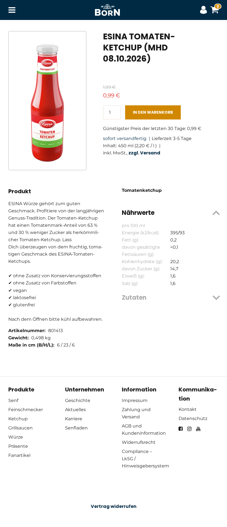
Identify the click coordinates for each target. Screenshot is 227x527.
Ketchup (18, 418)
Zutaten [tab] (134, 297)
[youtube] (198, 429)
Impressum (135, 400)
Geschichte (77, 400)
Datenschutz (193, 418)
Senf (13, 400)
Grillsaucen (20, 428)
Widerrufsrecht (139, 442)
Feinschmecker (25, 409)
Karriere (73, 418)
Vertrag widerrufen (113, 506)
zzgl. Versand (144, 153)
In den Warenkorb (153, 112)
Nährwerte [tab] (138, 212)
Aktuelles (75, 409)
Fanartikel (19, 455)
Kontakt (188, 409)
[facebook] (181, 429)
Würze (15, 437)
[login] (204, 10)
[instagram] (189, 429)
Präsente (18, 446)
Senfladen (76, 428)
